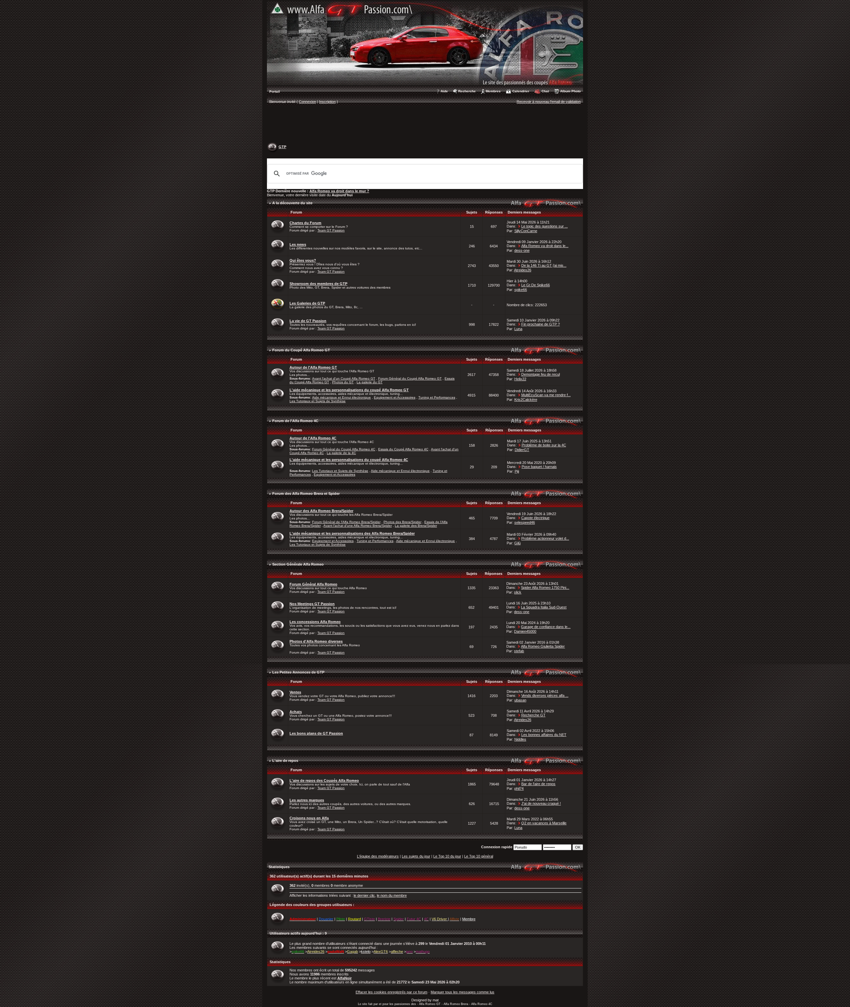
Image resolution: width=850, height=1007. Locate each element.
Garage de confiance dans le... (545, 627)
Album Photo (570, 91)
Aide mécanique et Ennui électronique (341, 397)
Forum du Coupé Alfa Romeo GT (301, 350)
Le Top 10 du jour (447, 856)
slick (517, 592)
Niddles (520, 739)
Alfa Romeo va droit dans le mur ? (339, 191)
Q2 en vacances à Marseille (543, 823)
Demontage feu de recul (540, 374)
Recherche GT (533, 715)
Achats (296, 712)
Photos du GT (343, 382)
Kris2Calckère (525, 400)
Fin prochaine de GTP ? (540, 324)
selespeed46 (524, 522)
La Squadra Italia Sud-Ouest (543, 607)
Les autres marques (307, 800)
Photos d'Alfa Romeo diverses (316, 641)
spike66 (520, 290)
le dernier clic (364, 895)
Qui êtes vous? (303, 260)
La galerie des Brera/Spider (416, 525)
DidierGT (522, 450)
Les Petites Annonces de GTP (298, 672)
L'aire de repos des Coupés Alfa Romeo (324, 780)
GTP (282, 147)
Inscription (327, 102)
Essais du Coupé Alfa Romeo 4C (403, 449)
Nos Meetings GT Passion (312, 604)
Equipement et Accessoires (394, 397)
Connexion (307, 102)
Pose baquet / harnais (539, 467)
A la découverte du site (292, 203)
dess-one (522, 250)
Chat (545, 91)
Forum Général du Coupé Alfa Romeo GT (410, 378)
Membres (493, 91)
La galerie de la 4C (341, 453)
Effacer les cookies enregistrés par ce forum (391, 992)
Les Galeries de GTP (307, 303)
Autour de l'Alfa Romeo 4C (313, 438)
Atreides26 (522, 270)
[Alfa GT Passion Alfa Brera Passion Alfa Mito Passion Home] (425, 43)
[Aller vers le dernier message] (519, 226)
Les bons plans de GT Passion (316, 733)
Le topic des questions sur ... (544, 226)
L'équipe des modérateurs (378, 856)
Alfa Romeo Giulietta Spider (543, 646)
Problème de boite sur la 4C (544, 445)
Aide (444, 91)
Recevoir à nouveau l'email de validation (549, 102)
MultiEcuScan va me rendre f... (546, 395)
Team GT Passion (331, 230)
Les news (298, 244)
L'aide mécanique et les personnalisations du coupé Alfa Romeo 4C (349, 460)
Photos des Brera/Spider (402, 522)
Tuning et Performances (436, 397)
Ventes (295, 692)
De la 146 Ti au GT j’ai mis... (543, 265)
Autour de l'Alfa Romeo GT (313, 367)
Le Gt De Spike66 (535, 285)
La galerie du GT (369, 382)
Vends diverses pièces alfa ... (544, 695)
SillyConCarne (525, 231)
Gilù (517, 543)
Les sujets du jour (416, 856)
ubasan (520, 700)
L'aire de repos (285, 761)
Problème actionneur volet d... (545, 538)
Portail (274, 91)
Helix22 (520, 379)
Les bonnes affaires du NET (543, 735)
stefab (519, 651)
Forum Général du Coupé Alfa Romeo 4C (343, 449)
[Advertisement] (425, 125)
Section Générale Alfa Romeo (298, 564)
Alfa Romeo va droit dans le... (544, 246)
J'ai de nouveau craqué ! (541, 803)
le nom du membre (392, 895)
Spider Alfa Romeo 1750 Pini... (545, 588)
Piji (517, 471)
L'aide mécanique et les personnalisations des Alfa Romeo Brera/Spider (352, 533)
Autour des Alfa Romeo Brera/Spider (321, 511)
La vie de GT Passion (308, 321)
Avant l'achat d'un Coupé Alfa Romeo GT (343, 378)
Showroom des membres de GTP (318, 284)
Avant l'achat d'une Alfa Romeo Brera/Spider (357, 525)
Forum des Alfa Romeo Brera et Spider (306, 494)
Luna (518, 329)
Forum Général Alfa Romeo (313, 584)
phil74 (519, 788)
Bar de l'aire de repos (538, 784)
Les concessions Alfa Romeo (315, 622)
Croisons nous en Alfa (309, 818)
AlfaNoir (344, 978)
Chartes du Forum (305, 223)
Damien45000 (525, 631)
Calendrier (520, 91)
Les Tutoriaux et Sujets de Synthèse (318, 401)
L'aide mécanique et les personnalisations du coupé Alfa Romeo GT (349, 390)
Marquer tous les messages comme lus (462, 992)
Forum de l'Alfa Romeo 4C (295, 421)
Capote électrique (535, 518)
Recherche (467, 91)
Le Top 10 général (478, 856)
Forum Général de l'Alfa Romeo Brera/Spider (346, 522)
